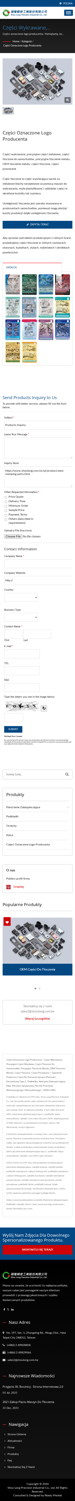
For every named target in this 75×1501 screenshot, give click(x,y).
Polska (67, 3)
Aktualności (15, 1441)
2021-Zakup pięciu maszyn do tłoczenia (28, 1402)
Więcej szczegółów (37, 1019)
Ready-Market (53, 1495)
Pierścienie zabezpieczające (23, 807)
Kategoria (27, 41)
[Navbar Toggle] (68, 13)
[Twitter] (8, 1310)
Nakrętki (20, 1204)
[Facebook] (4, 1310)
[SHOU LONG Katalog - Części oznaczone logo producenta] (12, 284)
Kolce (9, 835)
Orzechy (11, 825)
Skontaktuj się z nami (22, 1209)
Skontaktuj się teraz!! (37, 1249)
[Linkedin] (12, 1310)
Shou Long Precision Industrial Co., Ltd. (31, 1487)
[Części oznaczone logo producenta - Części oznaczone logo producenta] (68, 100)
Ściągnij (18, 886)
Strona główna (17, 1434)
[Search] (67, 774)
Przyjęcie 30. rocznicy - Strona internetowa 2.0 (33, 1387)
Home (16, 41)
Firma (11, 1447)
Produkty (13, 1454)
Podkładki (12, 816)
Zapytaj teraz (39, 224)
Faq (10, 1460)
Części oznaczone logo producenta (22, 46)
